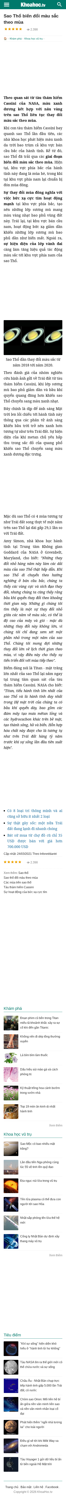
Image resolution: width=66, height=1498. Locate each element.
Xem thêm (55, 1125)
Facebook (51, 1487)
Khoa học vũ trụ (33, 38)
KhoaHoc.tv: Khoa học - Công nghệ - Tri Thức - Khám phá (33, 4)
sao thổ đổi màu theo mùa (21, 877)
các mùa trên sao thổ (17, 882)
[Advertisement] (33, 68)
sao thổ (23, 872)
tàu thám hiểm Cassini (19, 887)
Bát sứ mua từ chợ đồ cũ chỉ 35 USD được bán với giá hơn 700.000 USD (34, 841)
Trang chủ (11, 1487)
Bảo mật (26, 1487)
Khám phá (16, 38)
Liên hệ (38, 1487)
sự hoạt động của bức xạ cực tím (25, 892)
